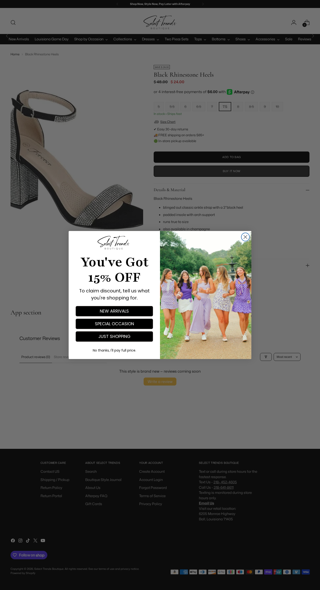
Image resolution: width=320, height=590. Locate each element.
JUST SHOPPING (114, 336)
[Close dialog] (245, 237)
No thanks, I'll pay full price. (114, 350)
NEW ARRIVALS (114, 311)
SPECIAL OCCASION (114, 324)
